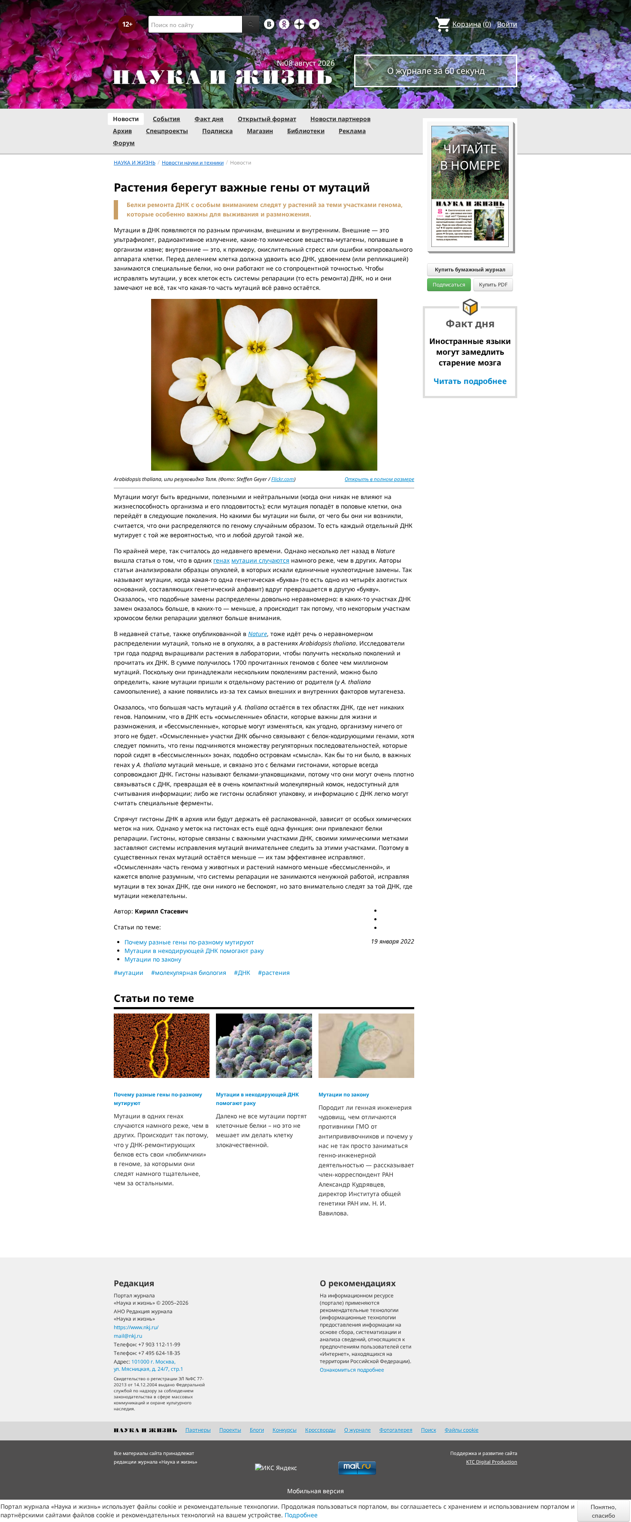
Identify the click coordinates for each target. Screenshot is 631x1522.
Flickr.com (282, 479)
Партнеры (198, 1430)
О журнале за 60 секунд (436, 70)
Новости (126, 119)
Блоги (257, 1430)
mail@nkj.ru (128, 1335)
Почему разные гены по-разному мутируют (189, 942)
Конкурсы (285, 1430)
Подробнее (301, 1515)
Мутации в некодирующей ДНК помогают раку (194, 951)
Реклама (352, 131)
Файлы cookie (462, 1430)
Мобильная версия (315, 1491)
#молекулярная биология (188, 972)
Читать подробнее (470, 381)
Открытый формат (267, 119)
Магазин (260, 131)
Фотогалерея (396, 1430)
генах (221, 560)
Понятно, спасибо (603, 1510)
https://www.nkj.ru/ (136, 1327)
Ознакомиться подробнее (352, 1369)
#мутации (128, 972)
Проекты (230, 1430)
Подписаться (449, 284)
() (471, 24)
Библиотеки (306, 131)
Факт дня (209, 119)
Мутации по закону (152, 959)
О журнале (357, 1430)
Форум (124, 143)
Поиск (428, 1430)
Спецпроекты (167, 131)
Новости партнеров (340, 119)
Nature (257, 634)
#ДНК (242, 972)
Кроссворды (320, 1430)
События (166, 119)
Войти (507, 24)
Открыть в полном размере (379, 479)
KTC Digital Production (491, 1461)
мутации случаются (260, 560)
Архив (122, 131)
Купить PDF (493, 284)
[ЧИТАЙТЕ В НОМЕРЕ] (470, 101)
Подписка (217, 131)
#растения (274, 972)
